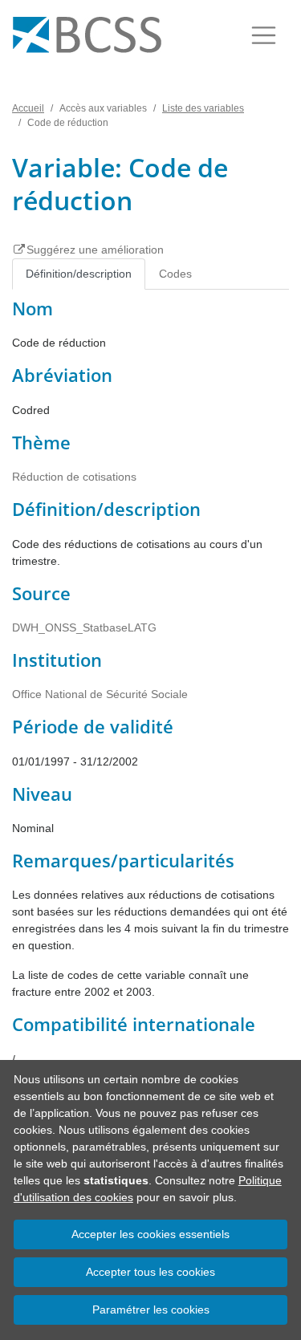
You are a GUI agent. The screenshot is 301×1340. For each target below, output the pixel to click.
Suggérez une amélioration (95, 249)
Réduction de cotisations (74, 476)
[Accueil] (87, 35)
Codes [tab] (175, 273)
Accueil (28, 108)
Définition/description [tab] (79, 273)
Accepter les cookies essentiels (150, 1234)
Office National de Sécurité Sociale (100, 694)
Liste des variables (203, 108)
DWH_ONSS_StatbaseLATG (84, 627)
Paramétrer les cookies (150, 1309)
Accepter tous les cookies (150, 1271)
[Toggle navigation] (263, 35)
